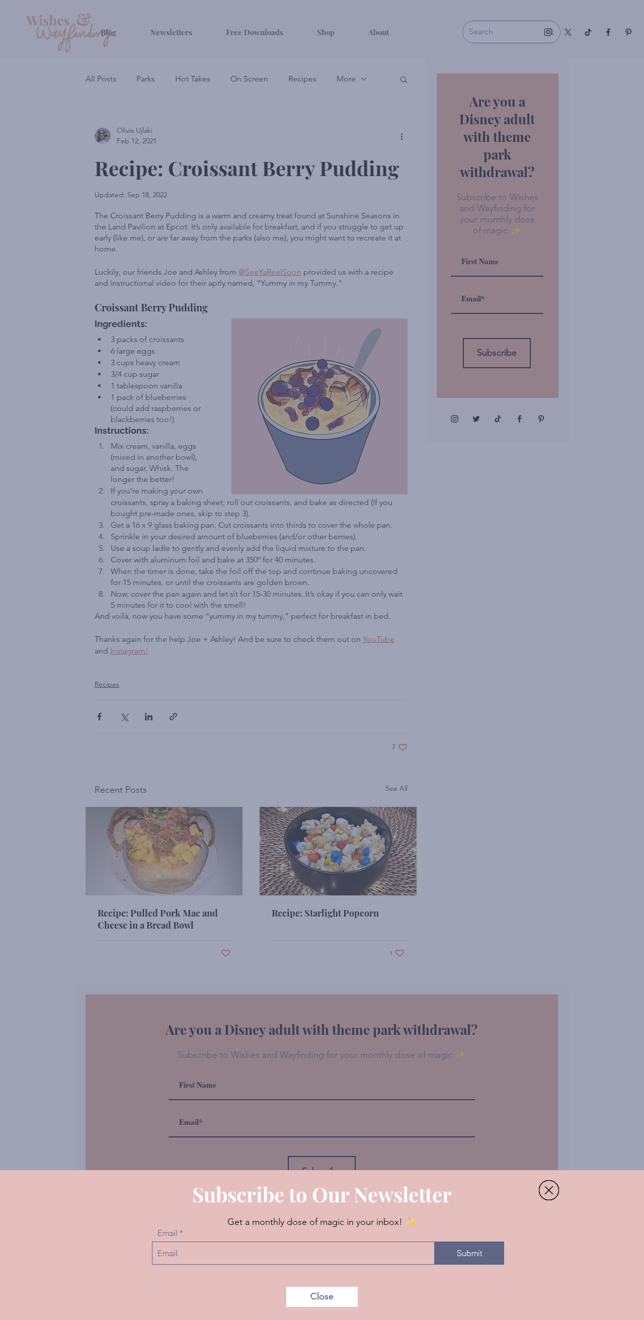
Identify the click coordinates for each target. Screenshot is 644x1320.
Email (167, 1233)
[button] (549, 1190)
